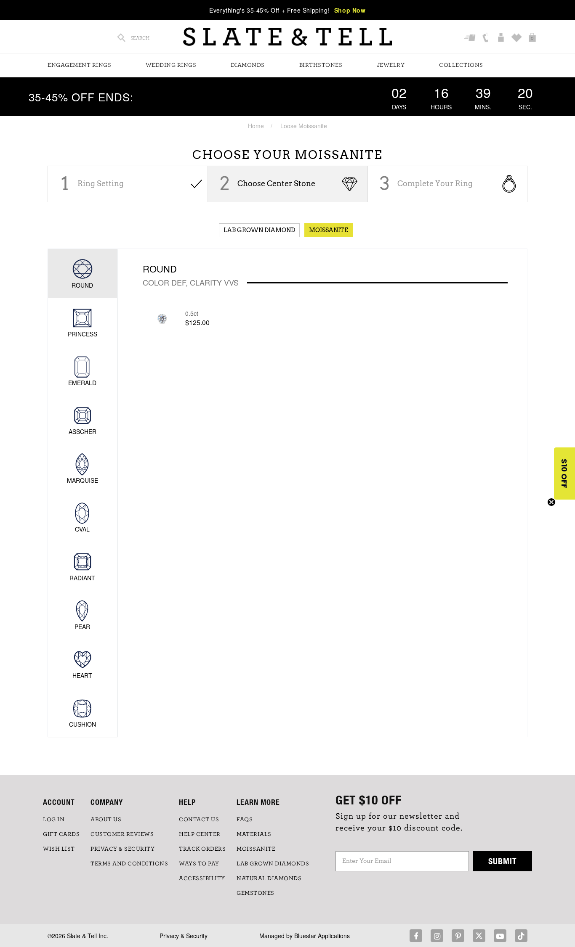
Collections (461, 65)
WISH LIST (59, 849)
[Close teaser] (551, 502)
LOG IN (53, 820)
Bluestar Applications (322, 935)
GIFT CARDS (61, 834)
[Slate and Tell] (287, 36)
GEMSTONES (255, 893)
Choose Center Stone (276, 183)
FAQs (245, 820)
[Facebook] (416, 935)
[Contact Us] (486, 37)
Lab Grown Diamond (259, 230)
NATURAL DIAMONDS (269, 878)
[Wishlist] (517, 37)
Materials (254, 834)
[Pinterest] (458, 935)
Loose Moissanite (303, 126)
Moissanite (328, 230)
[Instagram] (437, 935)
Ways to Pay (199, 864)
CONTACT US (199, 820)
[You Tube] (500, 935)
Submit (502, 861)
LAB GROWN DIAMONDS (273, 864)
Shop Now (350, 10)
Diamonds (248, 65)
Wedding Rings (171, 65)
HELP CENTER (200, 834)
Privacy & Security (184, 935)
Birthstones (321, 65)
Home (256, 126)
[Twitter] (479, 935)
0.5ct (191, 313)
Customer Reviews (122, 834)
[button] (564, 473)
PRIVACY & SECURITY (122, 849)
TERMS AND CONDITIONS (129, 864)
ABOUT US (106, 820)
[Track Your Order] (471, 37)
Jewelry (391, 65)
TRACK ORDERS (202, 849)
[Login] (502, 37)
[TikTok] (521, 935)
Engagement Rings (79, 65)
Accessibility (202, 878)
